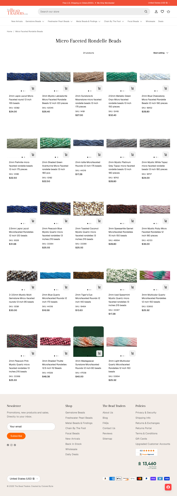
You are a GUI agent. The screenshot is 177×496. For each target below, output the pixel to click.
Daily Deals (71, 454)
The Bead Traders (22, 486)
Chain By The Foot (112, 21)
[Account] (155, 11)
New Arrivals (17, 21)
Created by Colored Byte (42, 486)
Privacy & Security (146, 412)
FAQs (106, 423)
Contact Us (109, 428)
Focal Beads (133, 21)
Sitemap (107, 438)
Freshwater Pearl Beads (58, 21)
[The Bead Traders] (17, 11)
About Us (108, 412)
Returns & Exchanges (148, 423)
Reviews (107, 433)
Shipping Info (143, 417)
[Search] (146, 11)
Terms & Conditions (146, 433)
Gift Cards (141, 438)
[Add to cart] (33, 88)
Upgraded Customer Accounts (153, 444)
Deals (160, 21)
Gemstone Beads (33, 21)
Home (9, 31)
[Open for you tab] (168, 487)
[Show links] (44, 21)
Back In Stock (73, 444)
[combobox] (94, 11)
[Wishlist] (162, 11)
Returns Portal (144, 428)
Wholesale (150, 21)
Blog (105, 417)
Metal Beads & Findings (86, 21)
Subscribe (16, 435)
